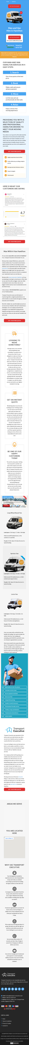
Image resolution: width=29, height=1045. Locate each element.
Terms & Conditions (7, 1021)
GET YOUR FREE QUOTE (14, 320)
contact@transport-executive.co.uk (14, 995)
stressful (21, 776)
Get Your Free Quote (14, 151)
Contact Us (5, 1025)
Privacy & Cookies (6, 1023)
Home (3, 1018)
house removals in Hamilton (15, 277)
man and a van (14, 784)
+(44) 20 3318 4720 (11, 997)
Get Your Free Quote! (14, 6)
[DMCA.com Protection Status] (14, 1043)
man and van (5, 268)
